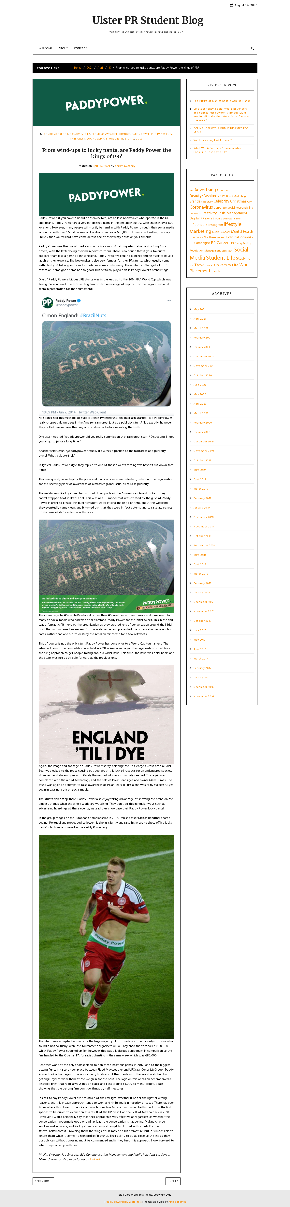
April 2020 (200, 404)
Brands (195, 201)
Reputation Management (205, 250)
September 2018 (204, 546)
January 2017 (202, 678)
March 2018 (201, 574)
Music (193, 238)
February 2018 (203, 583)
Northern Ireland (214, 237)
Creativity (209, 213)
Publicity (247, 243)
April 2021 (200, 319)
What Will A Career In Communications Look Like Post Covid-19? (218, 150)
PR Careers (220, 243)
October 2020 (203, 376)
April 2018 (200, 565)
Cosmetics (195, 214)
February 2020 (203, 423)
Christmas (238, 201)
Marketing (200, 231)
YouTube (216, 272)
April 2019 (200, 480)
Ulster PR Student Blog (148, 20)
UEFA (139, 139)
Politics (248, 237)
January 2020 (202, 432)
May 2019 (200, 470)
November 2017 (204, 612)
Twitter (209, 265)
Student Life (220, 258)
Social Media (96, 139)
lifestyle (232, 224)
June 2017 (200, 631)
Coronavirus (201, 207)
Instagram (215, 225)
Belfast (221, 196)
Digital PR (197, 218)
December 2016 (204, 687)
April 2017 (200, 649)
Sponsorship (114, 139)
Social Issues (227, 251)
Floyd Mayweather (105, 134)
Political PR (235, 237)
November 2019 (204, 451)
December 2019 (204, 442)
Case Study (207, 202)
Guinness (227, 219)
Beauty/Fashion (203, 196)
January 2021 (202, 347)
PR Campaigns (200, 243)
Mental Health (242, 232)
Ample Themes (177, 1202)
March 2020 (201, 413)
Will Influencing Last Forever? (213, 140)
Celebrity (221, 201)
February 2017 (202, 668)
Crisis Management (232, 213)
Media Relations (221, 232)
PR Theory (236, 243)
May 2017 (200, 640)
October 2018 (202, 536)
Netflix (200, 238)
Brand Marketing (236, 196)
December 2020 (204, 357)
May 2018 (200, 555)
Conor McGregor (56, 134)
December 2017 (203, 602)
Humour (124, 134)
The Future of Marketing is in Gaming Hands (222, 101)
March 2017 (201, 659)
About (63, 48)
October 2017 (202, 621)
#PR (192, 190)
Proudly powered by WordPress (123, 1202)
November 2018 (204, 527)
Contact (80, 48)
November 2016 (204, 697)
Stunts (129, 139)
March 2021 (201, 328)
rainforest (77, 139)
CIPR (249, 202)
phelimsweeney (125, 166)
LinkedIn (95, 1159)
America (222, 190)
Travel (200, 265)
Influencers (199, 225)
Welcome (45, 48)
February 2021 (202, 338)
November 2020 (204, 366)
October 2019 (202, 461)
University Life (226, 265)
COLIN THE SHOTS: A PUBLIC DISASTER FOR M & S (221, 130)
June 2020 (200, 385)
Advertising (205, 190)
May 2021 (200, 310)
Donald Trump (213, 218)
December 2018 (204, 517)
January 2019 (202, 508)
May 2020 (200, 395)
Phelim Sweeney (161, 134)
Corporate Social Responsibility (233, 207)
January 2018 (202, 593)
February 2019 (203, 498)
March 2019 (201, 489)
